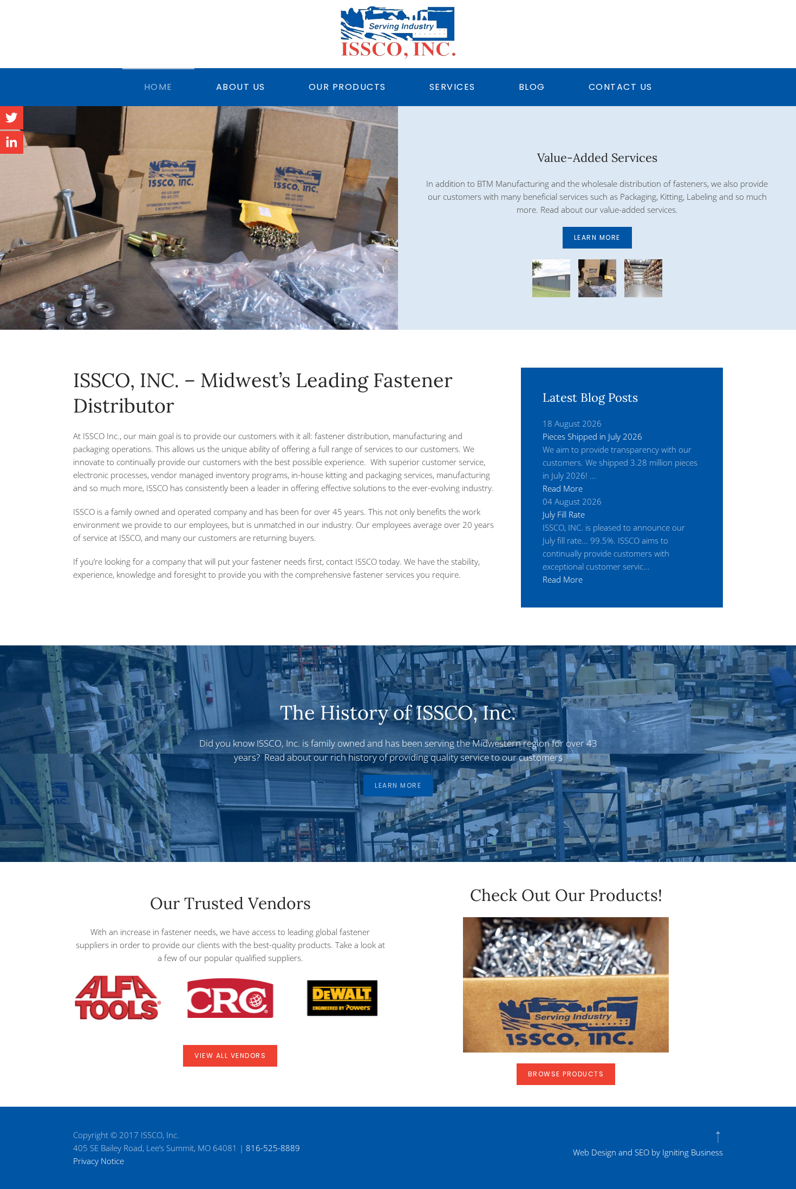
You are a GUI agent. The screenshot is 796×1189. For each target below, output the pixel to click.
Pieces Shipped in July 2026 (592, 436)
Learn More (597, 244)
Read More (563, 488)
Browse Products (566, 1074)
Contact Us (621, 87)
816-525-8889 (273, 1147)
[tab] (551, 285)
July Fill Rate (564, 514)
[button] (718, 1137)
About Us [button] (240, 87)
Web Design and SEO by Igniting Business (648, 1152)
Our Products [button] (347, 87)
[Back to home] (398, 32)
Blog (532, 87)
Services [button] (452, 87)
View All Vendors (230, 1055)
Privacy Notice (98, 1160)
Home (158, 87)
